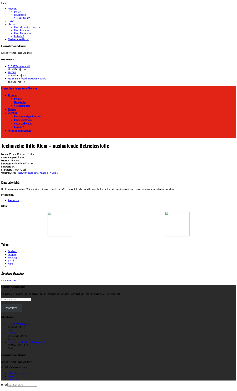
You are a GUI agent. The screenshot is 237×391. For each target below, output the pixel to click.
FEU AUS (12, 72)
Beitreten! (19, 36)
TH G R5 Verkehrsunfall (19, 66)
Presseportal (13, 200)
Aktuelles (12, 8)
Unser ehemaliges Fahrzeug (27, 26)
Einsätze (12, 20)
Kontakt (11, 375)
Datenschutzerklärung (18, 372)
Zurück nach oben (9, 280)
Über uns (12, 23)
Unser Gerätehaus (22, 29)
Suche (4, 384)
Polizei (43, 172)
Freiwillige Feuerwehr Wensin (19, 88)
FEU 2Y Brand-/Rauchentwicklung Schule (27, 78)
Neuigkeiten (20, 14)
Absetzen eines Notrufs (18, 39)
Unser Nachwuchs (22, 33)
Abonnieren (11, 307)
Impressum (13, 379)
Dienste (17, 11)
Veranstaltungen (22, 17)
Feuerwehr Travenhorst (27, 172)
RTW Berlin (52, 172)
